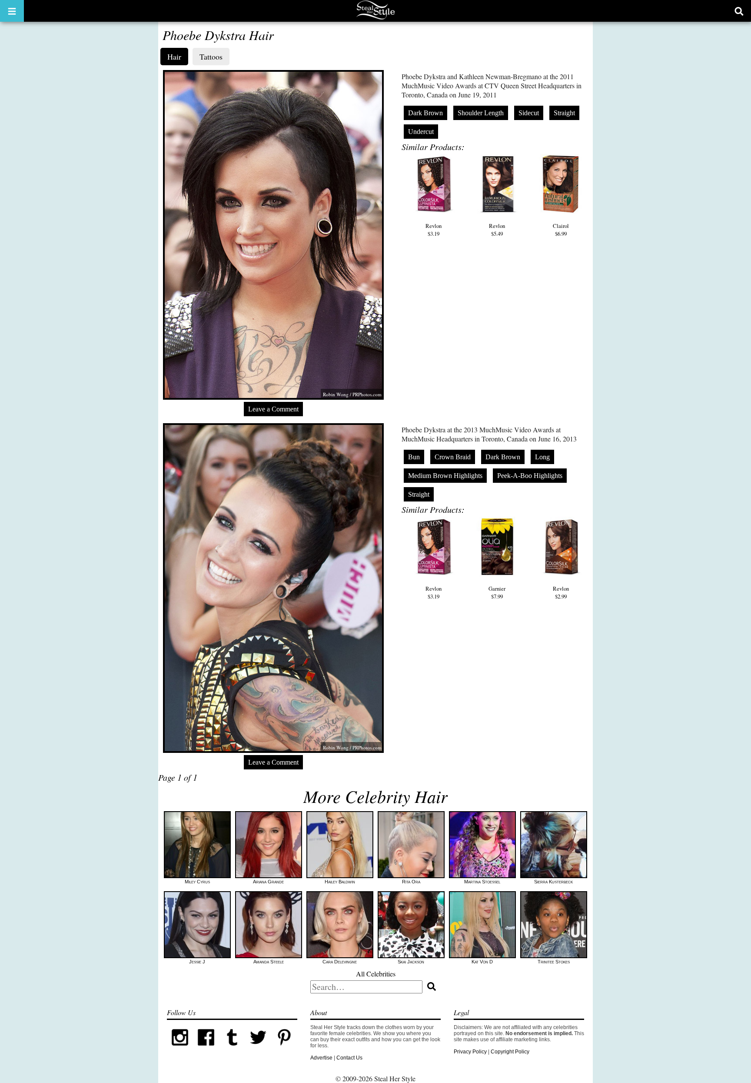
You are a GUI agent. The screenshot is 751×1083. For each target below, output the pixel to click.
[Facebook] (206, 1049)
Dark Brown (425, 113)
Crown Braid (453, 457)
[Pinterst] (284, 1049)
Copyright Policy (510, 1052)
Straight (564, 113)
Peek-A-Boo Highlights (529, 475)
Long (542, 457)
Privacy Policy (470, 1052)
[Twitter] (258, 1049)
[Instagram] (180, 1049)
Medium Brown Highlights (445, 475)
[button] (12, 11)
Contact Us (349, 1058)
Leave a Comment (273, 409)
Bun (414, 457)
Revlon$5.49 (497, 229)
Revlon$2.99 (561, 592)
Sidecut (528, 113)
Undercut (421, 131)
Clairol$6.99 (561, 229)
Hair (174, 56)
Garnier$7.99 (496, 592)
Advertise (321, 1058)
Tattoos (211, 56)
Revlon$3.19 (433, 229)
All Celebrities (375, 973)
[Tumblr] (232, 1049)
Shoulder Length (481, 113)
